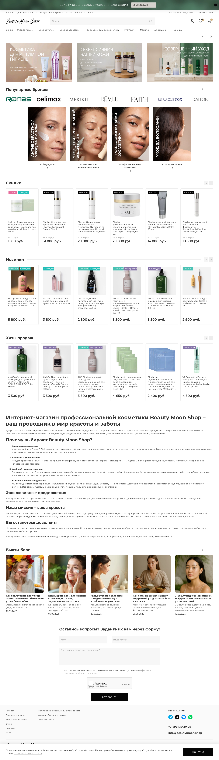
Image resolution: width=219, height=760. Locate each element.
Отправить (109, 696)
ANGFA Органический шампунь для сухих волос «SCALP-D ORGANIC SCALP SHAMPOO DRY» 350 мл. (22, 382)
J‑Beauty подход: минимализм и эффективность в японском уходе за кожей (193, 598)
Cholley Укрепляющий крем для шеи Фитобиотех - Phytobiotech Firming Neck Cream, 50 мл (194, 227)
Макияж (144, 30)
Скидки (10, 30)
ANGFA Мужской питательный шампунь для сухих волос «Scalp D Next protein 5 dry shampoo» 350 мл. (91, 303)
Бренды (178, 30)
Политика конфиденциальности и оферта (59, 711)
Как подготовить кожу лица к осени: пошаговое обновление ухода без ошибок (25, 598)
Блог (90, 12)
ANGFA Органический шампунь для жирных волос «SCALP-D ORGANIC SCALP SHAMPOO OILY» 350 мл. (162, 303)
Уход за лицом (25, 30)
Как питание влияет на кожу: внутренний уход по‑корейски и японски (152, 598)
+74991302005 (205, 12)
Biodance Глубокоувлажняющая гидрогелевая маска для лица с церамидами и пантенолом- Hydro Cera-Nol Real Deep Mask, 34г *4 (162, 383)
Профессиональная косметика (102, 30)
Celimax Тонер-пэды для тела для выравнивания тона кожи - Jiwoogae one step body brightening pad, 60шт (22, 227)
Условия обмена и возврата (52, 715)
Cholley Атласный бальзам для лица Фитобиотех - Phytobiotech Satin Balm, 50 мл (162, 226)
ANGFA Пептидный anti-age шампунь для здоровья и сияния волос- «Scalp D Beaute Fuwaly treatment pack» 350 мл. (56, 383)
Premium (129, 30)
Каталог (10, 12)
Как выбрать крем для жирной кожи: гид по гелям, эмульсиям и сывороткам (67, 598)
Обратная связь (46, 719)
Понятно (198, 751)
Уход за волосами (69, 30)
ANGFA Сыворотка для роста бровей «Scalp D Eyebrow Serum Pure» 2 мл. (195, 302)
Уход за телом (46, 30)
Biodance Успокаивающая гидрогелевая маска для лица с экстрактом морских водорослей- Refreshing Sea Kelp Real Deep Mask (127, 383)
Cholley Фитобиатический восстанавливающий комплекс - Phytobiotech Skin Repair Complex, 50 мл (126, 228)
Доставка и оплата (27, 12)
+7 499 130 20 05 (179, 726)
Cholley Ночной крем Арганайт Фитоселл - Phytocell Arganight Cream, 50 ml (54, 226)
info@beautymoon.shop (185, 733)
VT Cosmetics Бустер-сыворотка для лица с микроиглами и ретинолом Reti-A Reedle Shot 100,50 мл (195, 382)
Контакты (80, 12)
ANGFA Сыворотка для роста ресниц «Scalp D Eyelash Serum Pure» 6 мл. (57, 301)
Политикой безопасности (28, 753)
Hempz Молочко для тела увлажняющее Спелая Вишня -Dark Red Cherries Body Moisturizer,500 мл (22, 302)
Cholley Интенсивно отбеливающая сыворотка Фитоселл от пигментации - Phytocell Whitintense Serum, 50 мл (91, 227)
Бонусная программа (51, 12)
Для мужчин (161, 30)
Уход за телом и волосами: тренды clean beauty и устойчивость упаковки (107, 598)
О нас (69, 12)
